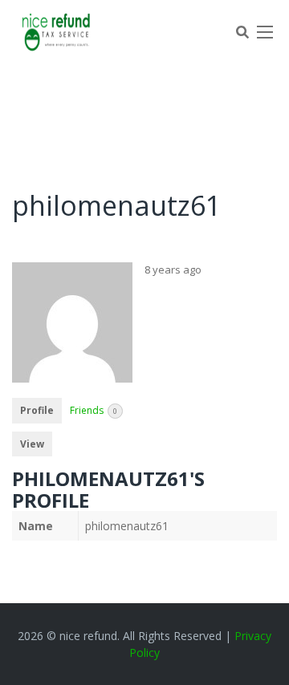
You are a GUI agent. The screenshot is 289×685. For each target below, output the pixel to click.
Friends (93, 410)
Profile (37, 410)
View (32, 444)
